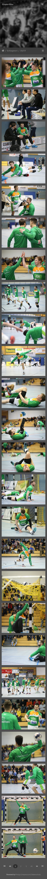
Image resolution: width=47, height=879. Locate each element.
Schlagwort (12, 50)
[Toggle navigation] (42, 4)
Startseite (3, 50)
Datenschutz (36, 874)
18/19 (23, 50)
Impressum (26, 874)
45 (32, 866)
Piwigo (18, 874)
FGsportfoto (7, 4)
